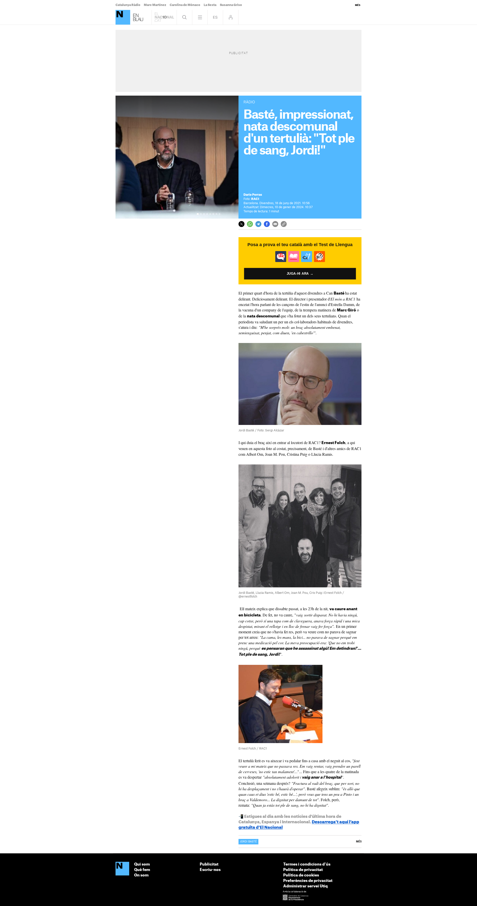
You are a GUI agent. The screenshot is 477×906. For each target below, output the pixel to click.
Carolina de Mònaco (185, 4)
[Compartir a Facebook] (267, 224)
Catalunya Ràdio (128, 4)
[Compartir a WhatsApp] (250, 224)
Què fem (142, 870)
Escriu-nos (210, 870)
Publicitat (209, 864)
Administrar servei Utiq (305, 886)
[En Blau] (123, 17)
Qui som (142, 864)
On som (141, 875)
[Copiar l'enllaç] (284, 224)
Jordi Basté (248, 841)
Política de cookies (301, 875)
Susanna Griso (231, 4)
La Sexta (210, 4)
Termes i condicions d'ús (306, 864)
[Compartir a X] (241, 224)
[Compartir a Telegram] (258, 224)
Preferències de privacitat (307, 881)
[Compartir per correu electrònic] (275, 224)
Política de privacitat (303, 870)
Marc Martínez (155, 4)
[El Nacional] (122, 869)
